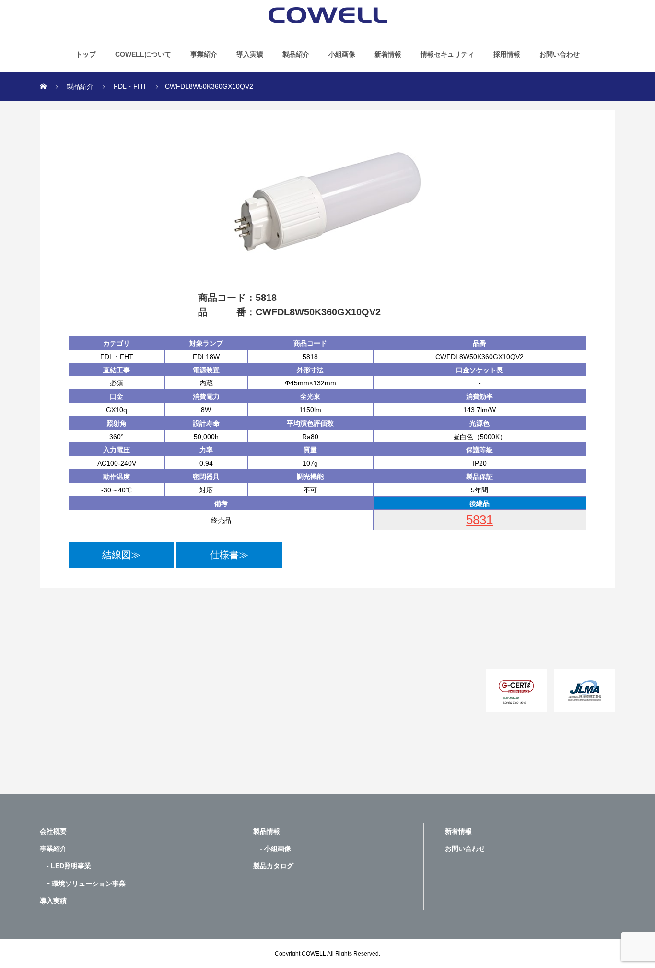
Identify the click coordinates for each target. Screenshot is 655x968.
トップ (86, 54)
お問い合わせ (559, 54)
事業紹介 (203, 54)
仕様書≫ (229, 555)
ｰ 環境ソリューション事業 (83, 883)
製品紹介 (295, 54)
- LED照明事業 (65, 866)
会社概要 (53, 831)
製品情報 (266, 831)
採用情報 (506, 54)
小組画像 (341, 54)
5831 (479, 520)
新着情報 (387, 54)
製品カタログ (273, 866)
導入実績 (249, 54)
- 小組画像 (272, 848)
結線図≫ (121, 555)
